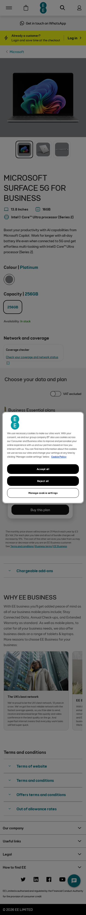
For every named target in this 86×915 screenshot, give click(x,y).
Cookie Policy (59, 456)
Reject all (43, 480)
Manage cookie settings (43, 492)
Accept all (43, 468)
